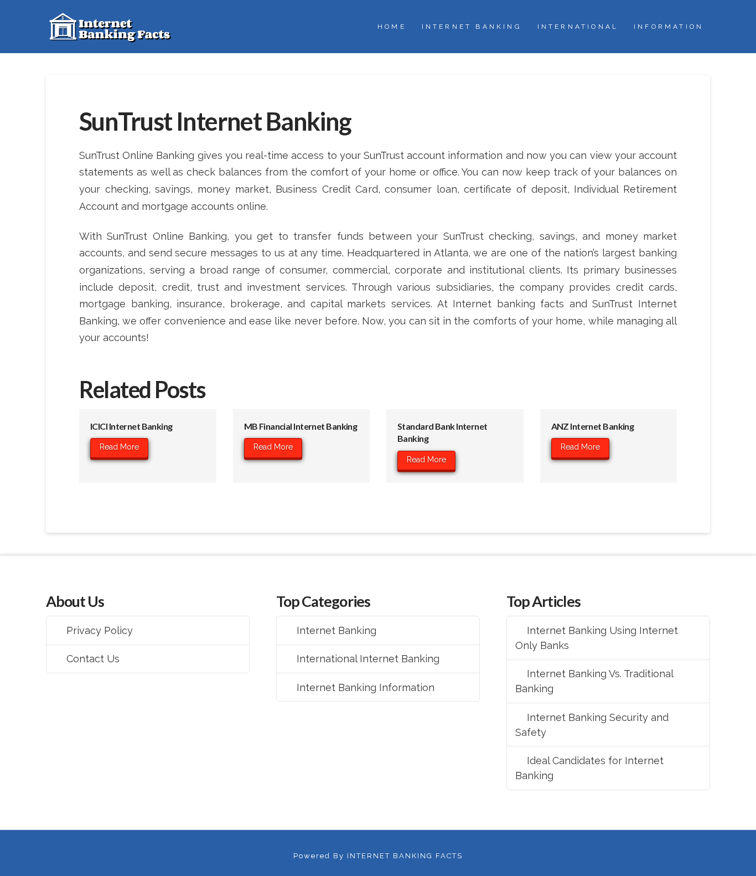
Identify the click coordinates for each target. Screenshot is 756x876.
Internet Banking (336, 630)
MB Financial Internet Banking (301, 426)
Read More (119, 446)
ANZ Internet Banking (592, 426)
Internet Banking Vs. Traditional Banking (594, 681)
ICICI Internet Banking (131, 426)
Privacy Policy (99, 630)
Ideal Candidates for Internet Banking (589, 768)
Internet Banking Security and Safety (592, 725)
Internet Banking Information (365, 687)
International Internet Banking (368, 658)
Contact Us (93, 658)
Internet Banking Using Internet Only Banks (596, 638)
